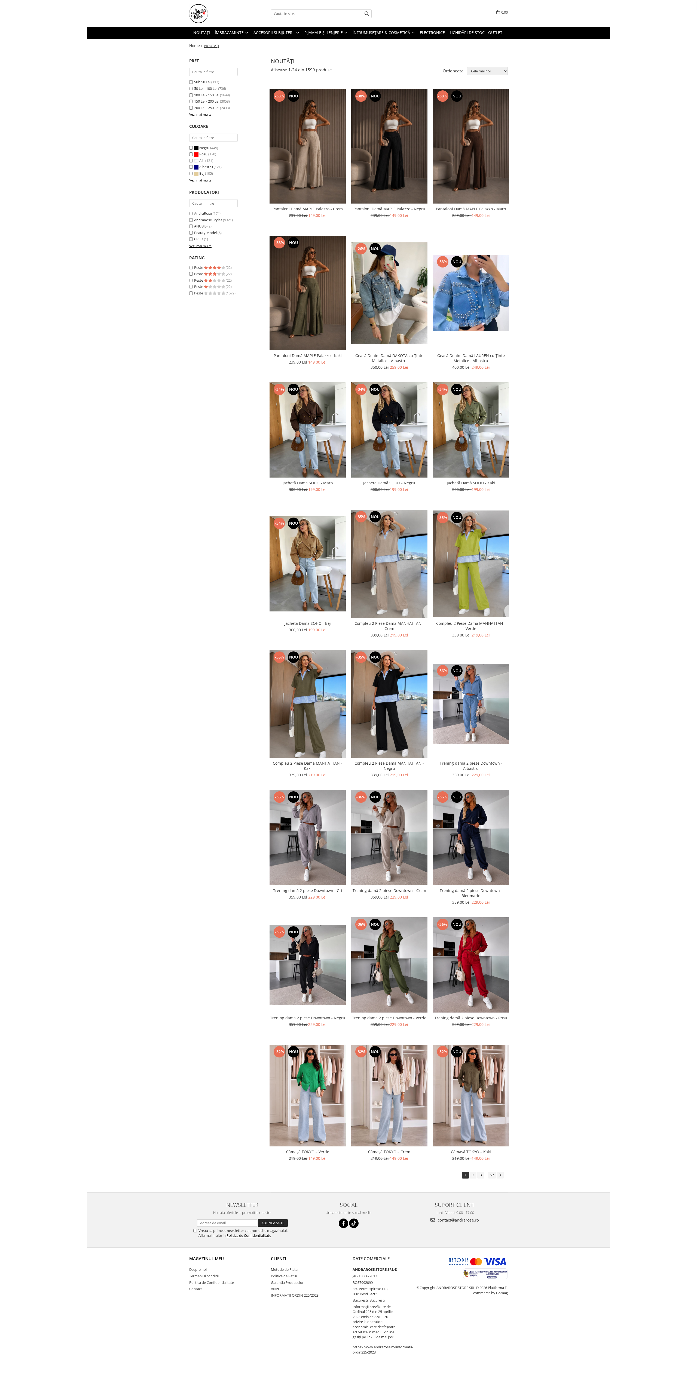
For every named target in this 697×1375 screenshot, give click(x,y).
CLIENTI (278, 1258)
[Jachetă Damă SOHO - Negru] (389, 430)
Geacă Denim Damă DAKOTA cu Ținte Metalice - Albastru (389, 358)
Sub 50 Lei (202, 81)
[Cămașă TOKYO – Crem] (389, 1095)
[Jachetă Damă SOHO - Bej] (308, 563)
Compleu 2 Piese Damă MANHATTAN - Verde (471, 626)
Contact (195, 1288)
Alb (201, 160)
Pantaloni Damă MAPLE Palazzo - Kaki (308, 355)
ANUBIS (200, 226)
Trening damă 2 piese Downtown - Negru (307, 1017)
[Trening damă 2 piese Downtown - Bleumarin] (471, 837)
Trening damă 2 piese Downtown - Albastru (471, 766)
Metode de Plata (284, 1269)
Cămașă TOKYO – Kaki (471, 1151)
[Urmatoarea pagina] (500, 1175)
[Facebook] (343, 1223)
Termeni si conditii (204, 1276)
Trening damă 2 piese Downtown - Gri (307, 890)
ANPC (275, 1288)
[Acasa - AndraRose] (216, 13)
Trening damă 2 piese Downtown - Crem (389, 890)
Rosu (203, 154)
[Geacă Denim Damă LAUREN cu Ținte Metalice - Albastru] (471, 293)
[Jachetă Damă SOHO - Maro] (308, 430)
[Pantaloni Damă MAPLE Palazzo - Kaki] (308, 293)
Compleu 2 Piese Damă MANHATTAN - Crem (389, 626)
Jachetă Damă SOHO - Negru (389, 482)
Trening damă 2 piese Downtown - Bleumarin (471, 893)
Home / (196, 45)
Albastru (206, 166)
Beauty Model (205, 232)
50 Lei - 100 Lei (205, 88)
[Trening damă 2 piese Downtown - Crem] (389, 837)
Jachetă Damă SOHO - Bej (308, 623)
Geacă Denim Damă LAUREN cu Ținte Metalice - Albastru (471, 358)
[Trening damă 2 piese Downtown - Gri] (308, 837)
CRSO (198, 238)
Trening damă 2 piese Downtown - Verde (389, 1017)
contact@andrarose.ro (457, 1220)
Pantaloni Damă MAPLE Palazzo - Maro (471, 208)
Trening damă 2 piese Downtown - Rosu (471, 1017)
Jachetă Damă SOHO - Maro (308, 482)
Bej (201, 173)
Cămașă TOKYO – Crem (389, 1151)
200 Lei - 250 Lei (206, 107)
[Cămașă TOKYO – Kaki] (471, 1095)
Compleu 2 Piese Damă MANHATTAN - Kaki (307, 766)
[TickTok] (354, 1223)
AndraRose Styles (208, 219)
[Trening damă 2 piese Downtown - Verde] (389, 965)
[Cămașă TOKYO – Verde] (308, 1095)
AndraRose (203, 213)
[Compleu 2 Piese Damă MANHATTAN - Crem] (389, 564)
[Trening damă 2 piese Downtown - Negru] (308, 965)
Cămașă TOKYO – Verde (307, 1151)
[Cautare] (367, 13)
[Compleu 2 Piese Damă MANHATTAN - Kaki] (308, 704)
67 (492, 1174)
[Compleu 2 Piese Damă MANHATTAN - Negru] (389, 704)
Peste (199, 267)
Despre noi (198, 1269)
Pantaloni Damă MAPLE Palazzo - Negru (389, 208)
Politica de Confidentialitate (249, 1235)
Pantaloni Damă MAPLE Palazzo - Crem (308, 208)
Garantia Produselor (287, 1282)
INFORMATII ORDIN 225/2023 (295, 1295)
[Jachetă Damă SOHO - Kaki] (471, 430)
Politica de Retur (284, 1276)
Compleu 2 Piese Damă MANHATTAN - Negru (389, 766)
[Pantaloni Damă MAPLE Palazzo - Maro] (471, 146)
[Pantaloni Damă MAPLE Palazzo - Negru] (389, 146)
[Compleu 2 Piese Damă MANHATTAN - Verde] (471, 563)
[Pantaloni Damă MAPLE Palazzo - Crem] (308, 146)
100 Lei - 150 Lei (206, 95)
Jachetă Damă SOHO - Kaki (471, 482)
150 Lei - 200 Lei (206, 101)
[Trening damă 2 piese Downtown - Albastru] (471, 704)
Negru (204, 147)
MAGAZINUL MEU (206, 1258)
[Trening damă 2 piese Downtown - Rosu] (471, 965)
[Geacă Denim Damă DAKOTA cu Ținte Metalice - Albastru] (389, 293)
